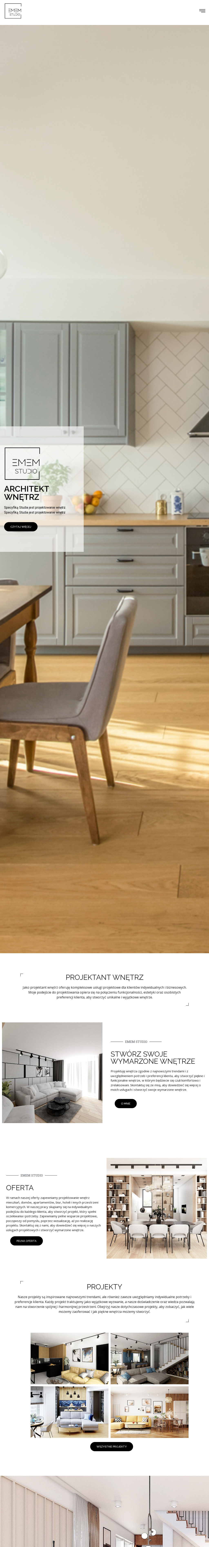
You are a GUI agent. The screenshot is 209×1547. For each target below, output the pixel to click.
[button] (202, 11)
